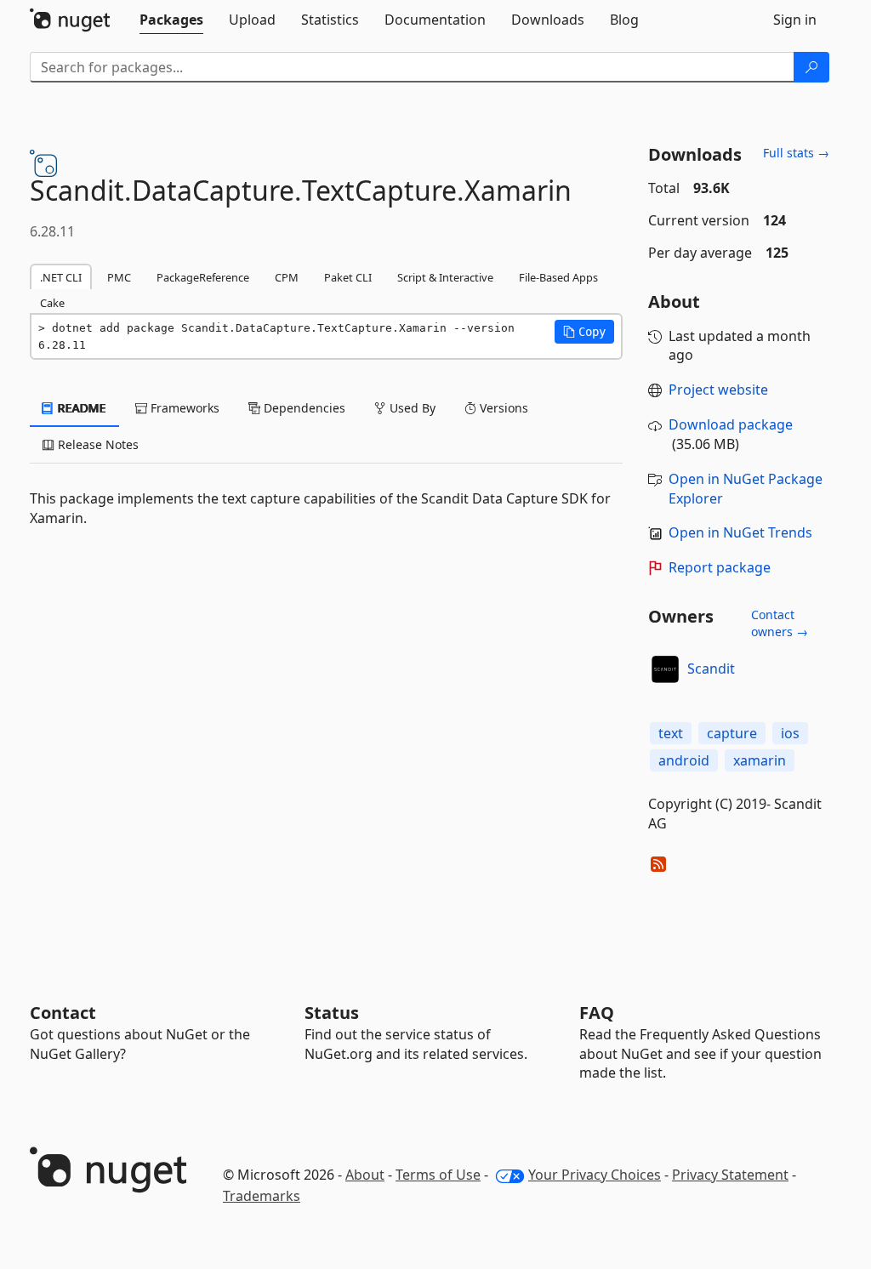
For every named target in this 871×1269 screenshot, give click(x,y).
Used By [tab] (411, 408)
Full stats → (796, 153)
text (670, 733)
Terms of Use (438, 1174)
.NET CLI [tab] (61, 277)
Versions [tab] (502, 408)
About (364, 1174)
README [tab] (80, 408)
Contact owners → (779, 623)
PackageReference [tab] (203, 277)
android (683, 760)
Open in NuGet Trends (740, 532)
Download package (731, 424)
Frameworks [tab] (183, 408)
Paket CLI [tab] (348, 277)
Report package (720, 567)
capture (732, 733)
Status (332, 1012)
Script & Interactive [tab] (445, 277)
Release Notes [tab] (96, 444)
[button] (584, 332)
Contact (63, 1012)
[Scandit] (665, 669)
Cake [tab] (52, 302)
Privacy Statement (730, 1174)
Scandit (711, 668)
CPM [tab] (287, 277)
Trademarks (261, 1195)
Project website (718, 389)
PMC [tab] (119, 277)
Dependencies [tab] (302, 408)
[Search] (811, 67)
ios (790, 733)
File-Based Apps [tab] (558, 277)
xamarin (759, 760)
